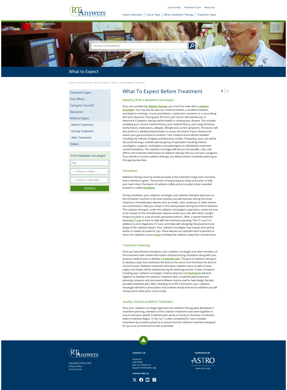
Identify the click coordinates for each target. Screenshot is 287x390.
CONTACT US (138, 352)
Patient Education (132, 14)
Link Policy (137, 362)
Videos (74, 144)
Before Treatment (82, 124)
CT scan (137, 220)
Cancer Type (153, 14)
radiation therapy (157, 106)
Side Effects (77, 99)
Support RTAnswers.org (144, 367)
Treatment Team (192, 7)
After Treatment (81, 137)
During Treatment (82, 131)
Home (72, 82)
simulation (149, 187)
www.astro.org (203, 368)
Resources (209, 7)
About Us (137, 359)
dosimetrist (194, 273)
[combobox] (139, 46)
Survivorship (174, 7)
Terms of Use (75, 369)
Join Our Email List (141, 364)
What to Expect (84, 71)
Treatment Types (206, 14)
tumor (157, 234)
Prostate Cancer (84, 82)
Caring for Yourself (82, 105)
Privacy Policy (75, 366)
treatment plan (171, 258)
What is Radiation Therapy (178, 14)
